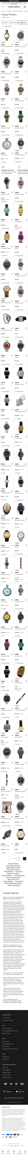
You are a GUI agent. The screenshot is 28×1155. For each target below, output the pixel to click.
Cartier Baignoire (19, 875)
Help (3, 1054)
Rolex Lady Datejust (14, 885)
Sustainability (6, 1070)
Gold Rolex (18, 871)
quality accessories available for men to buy (12, 989)
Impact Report (6, 1072)
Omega (9, 11)
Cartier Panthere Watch (13, 877)
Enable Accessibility (14, 1)
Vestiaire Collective (9, 1064)
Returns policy (6, 1033)
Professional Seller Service (10, 1049)
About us (5, 1067)
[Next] (18, 858)
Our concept (6, 1018)
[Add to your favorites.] (12, 45)
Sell (3, 1038)
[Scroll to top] (24, 858)
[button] (25, 7)
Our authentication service (10, 1031)
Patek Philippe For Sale (13, 868)
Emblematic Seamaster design (12, 1001)
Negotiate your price (8, 170)
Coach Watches (8, 881)
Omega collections (8, 951)
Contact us (5, 1059)
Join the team (6, 1075)
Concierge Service (7, 1020)
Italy (16, 1146)
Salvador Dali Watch (13, 873)
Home (3, 11)
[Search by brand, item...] (3, 6)
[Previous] (9, 858)
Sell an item (5, 1046)
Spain (12, 1146)
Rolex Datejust (8, 871)
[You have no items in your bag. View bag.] (25, 7)
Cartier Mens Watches (13, 866)
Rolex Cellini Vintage (13, 870)
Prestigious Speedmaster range (12, 1002)
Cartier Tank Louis (13, 879)
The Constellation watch (10, 999)
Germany (22, 1145)
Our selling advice (7, 1044)
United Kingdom (9, 1145)
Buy (3, 1025)
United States (17, 1145)
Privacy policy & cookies (13, 1102)
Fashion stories (6, 1077)
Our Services (6, 1015)
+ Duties (6, 159)
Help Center (5, 1057)
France (4, 1145)
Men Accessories (18, 11)
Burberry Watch (13, 864)
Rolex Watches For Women (13, 883)
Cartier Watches (7, 875)
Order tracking (6, 1028)
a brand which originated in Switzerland (12, 902)
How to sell (5, 1041)
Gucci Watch (19, 881)
